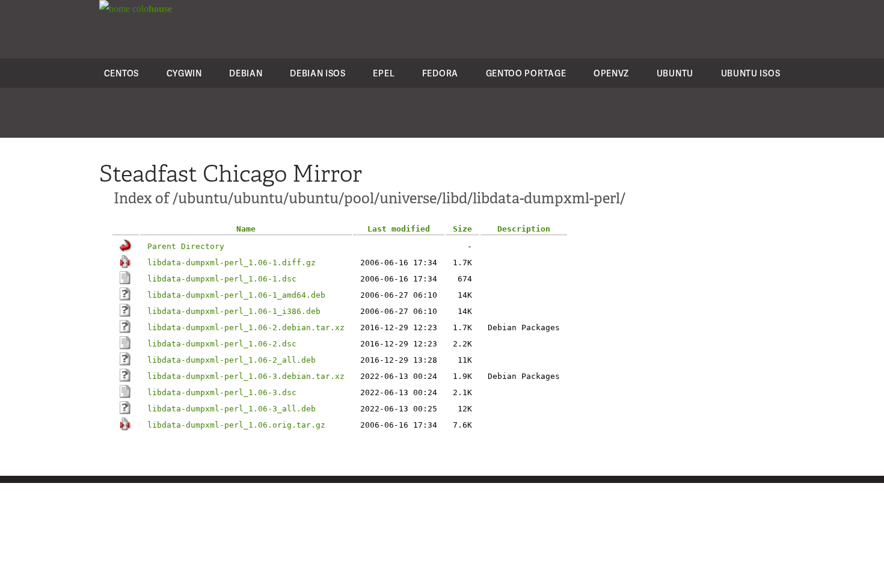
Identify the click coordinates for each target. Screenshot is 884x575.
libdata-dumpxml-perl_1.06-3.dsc (221, 392)
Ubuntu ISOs (751, 73)
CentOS (121, 73)
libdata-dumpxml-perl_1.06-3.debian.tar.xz (246, 376)
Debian (245, 73)
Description (523, 228)
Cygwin (184, 73)
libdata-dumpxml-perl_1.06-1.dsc (221, 278)
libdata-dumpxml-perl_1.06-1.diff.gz (231, 262)
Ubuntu (675, 73)
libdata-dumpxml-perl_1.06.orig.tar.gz (236, 424)
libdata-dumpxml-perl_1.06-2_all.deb (231, 359)
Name (246, 228)
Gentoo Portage (526, 73)
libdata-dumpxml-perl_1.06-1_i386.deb (234, 311)
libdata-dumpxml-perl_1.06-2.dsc (221, 343)
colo (151, 9)
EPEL (383, 73)
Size (462, 228)
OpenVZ (611, 73)
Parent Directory (185, 246)
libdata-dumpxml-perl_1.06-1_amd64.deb (236, 295)
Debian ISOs (318, 73)
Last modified (398, 228)
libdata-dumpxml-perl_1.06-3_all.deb (231, 408)
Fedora (440, 73)
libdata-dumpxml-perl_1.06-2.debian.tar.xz (246, 327)
